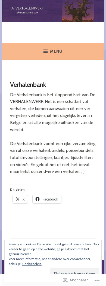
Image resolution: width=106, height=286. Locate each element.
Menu (56, 51)
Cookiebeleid (32, 264)
